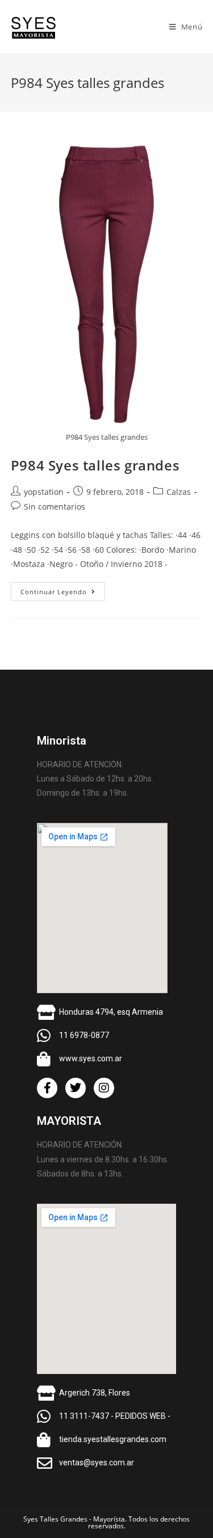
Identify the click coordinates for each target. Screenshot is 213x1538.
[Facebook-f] (47, 1088)
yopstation (44, 491)
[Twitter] (75, 1088)
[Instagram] (104, 1088)
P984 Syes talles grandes (95, 465)
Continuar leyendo (62, 589)
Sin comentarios (54, 506)
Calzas (178, 491)
